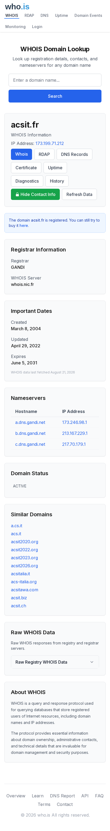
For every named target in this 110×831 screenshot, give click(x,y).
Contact (65, 804)
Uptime (61, 15)
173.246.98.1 (74, 422)
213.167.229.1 (75, 433)
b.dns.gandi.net (30, 433)
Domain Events (88, 15)
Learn (38, 795)
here (23, 225)
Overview (15, 795)
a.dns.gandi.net (30, 422)
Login (37, 26)
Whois (21, 154)
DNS (45, 15)
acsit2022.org (24, 549)
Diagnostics (27, 181)
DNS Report (62, 795)
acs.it (16, 533)
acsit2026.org (24, 565)
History (57, 181)
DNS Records (74, 154)
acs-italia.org (24, 581)
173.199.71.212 (50, 143)
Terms (44, 804)
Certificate (26, 167)
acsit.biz (19, 597)
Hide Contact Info (38, 194)
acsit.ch (18, 605)
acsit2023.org (24, 557)
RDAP (29, 15)
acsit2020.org (24, 541)
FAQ (99, 795)
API (85, 795)
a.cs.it (16, 525)
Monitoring (15, 26)
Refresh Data (79, 194)
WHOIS (11, 15)
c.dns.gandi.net (30, 444)
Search (55, 96)
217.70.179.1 (74, 444)
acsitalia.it (20, 573)
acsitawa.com (24, 589)
